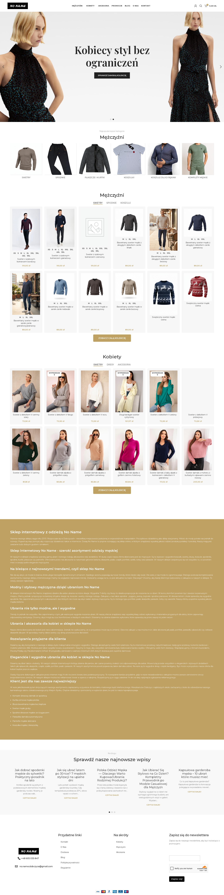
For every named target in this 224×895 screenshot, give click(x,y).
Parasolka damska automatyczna (27, 717)
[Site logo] (18, 6)
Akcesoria (120, 852)
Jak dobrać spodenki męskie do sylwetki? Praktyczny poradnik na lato (29, 775)
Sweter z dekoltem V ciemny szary (26, 416)
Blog (63, 857)
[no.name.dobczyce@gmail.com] (16, 866)
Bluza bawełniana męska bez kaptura (29, 704)
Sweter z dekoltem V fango (60, 415)
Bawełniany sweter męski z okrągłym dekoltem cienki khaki (129, 245)
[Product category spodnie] (60, 161)
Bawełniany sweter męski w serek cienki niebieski (60, 308)
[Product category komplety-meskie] (198, 161)
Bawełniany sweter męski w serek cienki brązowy (94, 308)
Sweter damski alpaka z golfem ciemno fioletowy (129, 474)
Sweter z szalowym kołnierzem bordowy (26, 260)
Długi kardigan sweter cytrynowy (129, 416)
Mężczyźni (120, 847)
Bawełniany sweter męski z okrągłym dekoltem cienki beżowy (163, 259)
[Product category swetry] (26, 161)
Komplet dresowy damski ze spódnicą (29, 696)
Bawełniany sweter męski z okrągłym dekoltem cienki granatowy (198, 245)
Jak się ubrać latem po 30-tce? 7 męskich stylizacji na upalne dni (70, 775)
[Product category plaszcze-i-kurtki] (95, 161)
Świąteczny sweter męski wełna (163, 318)
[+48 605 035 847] (19, 858)
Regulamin (66, 868)
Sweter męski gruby (21, 708)
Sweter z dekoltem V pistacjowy (198, 416)
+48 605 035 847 (30, 858)
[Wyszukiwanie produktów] (200, 5)
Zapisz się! (177, 879)
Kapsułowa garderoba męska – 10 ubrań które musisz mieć (194, 773)
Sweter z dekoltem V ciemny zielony (26, 474)
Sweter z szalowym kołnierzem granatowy (60, 256)
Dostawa (65, 852)
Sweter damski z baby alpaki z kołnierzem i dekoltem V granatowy (163, 475)
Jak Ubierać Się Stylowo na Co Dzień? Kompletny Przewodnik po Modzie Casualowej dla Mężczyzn (153, 778)
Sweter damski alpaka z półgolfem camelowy (95, 474)
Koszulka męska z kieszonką (25, 725)
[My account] (195, 5)
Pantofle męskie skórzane (24, 721)
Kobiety (119, 842)
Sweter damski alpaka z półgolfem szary (60, 474)
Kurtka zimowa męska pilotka (25, 700)
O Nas (63, 847)
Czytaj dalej (29, 798)
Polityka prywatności (70, 862)
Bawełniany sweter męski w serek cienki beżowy (129, 308)
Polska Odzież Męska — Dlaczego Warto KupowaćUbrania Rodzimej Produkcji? (112, 775)
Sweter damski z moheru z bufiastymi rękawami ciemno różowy (198, 475)
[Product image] (26, 230)
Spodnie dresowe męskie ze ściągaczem (30, 712)
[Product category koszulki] (129, 161)
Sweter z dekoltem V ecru (95, 415)
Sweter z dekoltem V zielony (163, 415)
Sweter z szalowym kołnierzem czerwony (95, 255)
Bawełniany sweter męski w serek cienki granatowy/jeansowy (26, 323)
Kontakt (64, 842)
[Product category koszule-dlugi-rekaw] (163, 161)
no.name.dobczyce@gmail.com (36, 866)
